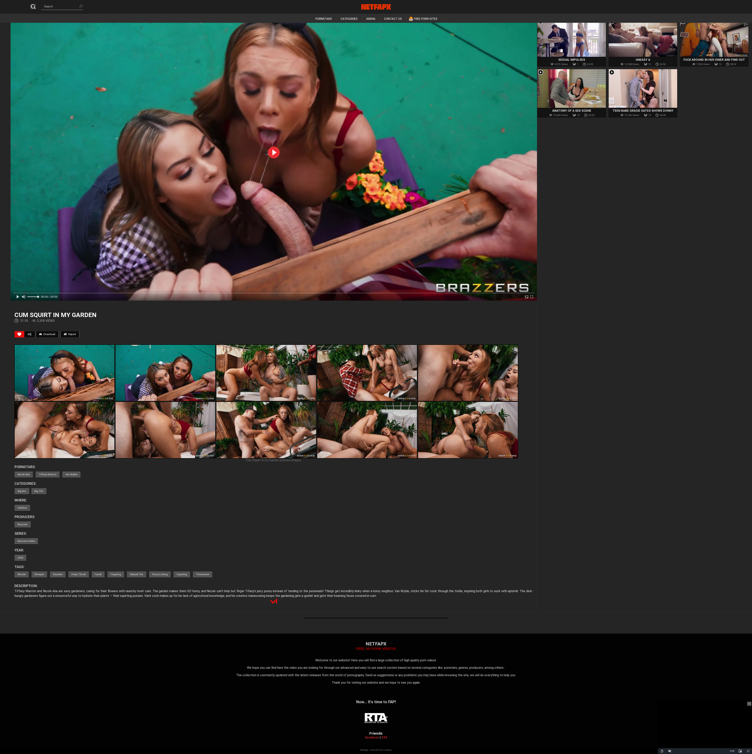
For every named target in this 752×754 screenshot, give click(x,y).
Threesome (202, 574)
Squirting (182, 574)
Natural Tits (136, 574)
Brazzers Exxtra (26, 541)
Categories (349, 19)
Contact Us (393, 19)
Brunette (57, 574)
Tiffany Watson (47, 474)
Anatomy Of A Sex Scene (571, 110)
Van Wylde (71, 474)
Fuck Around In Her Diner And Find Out (714, 60)
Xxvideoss (372, 737)
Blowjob (39, 574)
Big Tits (38, 491)
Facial (98, 574)
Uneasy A (643, 60)
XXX (384, 737)
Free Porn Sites (425, 19)
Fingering (115, 574)
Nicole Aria (24, 474)
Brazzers (23, 524)
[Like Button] (19, 334)
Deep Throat (78, 574)
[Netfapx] (376, 7)
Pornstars (323, 19)
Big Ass (22, 491)
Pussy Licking (160, 574)
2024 (20, 557)
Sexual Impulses (571, 60)
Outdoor (22, 507)
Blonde (22, 574)
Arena (370, 19)
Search (33, 7)
